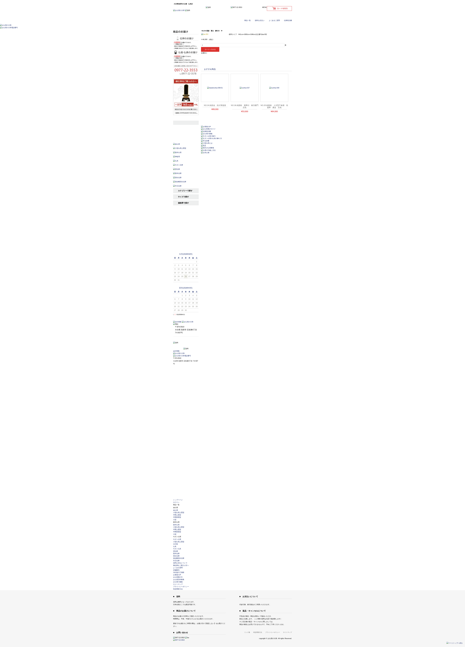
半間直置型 (177, 517)
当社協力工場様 (186, 244)
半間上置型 (177, 515)
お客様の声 (186, 232)
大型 (174, 520)
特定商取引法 (178, 589)
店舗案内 (186, 238)
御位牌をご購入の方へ (181, 565)
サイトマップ (178, 584)
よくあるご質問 (274, 20)
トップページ (178, 500)
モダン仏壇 (177, 539)
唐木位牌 (176, 553)
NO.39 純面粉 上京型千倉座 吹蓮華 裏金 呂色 (274, 106)
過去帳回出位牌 (178, 558)
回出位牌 (176, 556)
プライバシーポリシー (181, 586)
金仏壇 (175, 510)
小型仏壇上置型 (178, 512)
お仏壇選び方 (186, 220)
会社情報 (176, 351)
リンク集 (247, 632)
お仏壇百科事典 (186, 226)
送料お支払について (180, 563)
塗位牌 (175, 551)
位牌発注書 (288, 20)
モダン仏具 (177, 549)
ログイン (279, 14)
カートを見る (279, 8)
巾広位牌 (176, 561)
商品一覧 (247, 20)
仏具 (174, 546)
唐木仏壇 (176, 525)
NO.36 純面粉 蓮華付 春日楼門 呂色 (245, 106)
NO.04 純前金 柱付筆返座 (215, 105)
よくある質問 (178, 568)
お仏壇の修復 (178, 582)
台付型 (175, 544)
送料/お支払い (260, 20)
